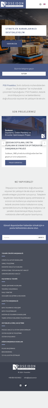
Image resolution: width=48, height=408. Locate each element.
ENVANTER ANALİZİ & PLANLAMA (12, 267)
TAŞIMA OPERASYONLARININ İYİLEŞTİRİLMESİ (16, 318)
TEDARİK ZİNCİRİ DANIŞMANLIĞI (12, 253)
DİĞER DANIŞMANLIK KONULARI (12, 342)
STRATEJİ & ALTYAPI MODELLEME (12, 260)
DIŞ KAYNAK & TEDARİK (9, 279)
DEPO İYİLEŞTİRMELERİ (9, 311)
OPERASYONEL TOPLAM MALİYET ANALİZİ (15, 270)
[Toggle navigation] (40, 4)
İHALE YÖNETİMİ (7, 292)
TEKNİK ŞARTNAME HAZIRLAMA (12, 286)
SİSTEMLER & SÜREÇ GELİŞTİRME (13, 323)
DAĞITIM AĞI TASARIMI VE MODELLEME (14, 315)
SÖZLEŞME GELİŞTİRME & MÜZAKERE (14, 296)
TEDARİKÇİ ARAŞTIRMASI (10, 289)
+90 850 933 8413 (14, 378)
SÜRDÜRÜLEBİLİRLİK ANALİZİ (11, 274)
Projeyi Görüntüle (15, 163)
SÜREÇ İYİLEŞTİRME (8, 263)
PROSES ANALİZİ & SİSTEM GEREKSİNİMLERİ (16, 330)
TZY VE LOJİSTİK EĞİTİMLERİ (11, 355)
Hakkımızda (12, 44)
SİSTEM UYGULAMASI (8, 337)
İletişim (24, 74)
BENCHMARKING (7, 352)
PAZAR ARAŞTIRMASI (8, 348)
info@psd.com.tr (30, 378)
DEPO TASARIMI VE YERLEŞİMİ (11, 308)
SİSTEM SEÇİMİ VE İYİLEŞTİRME (12, 333)
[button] (4, 143)
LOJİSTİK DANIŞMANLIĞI (10, 301)
